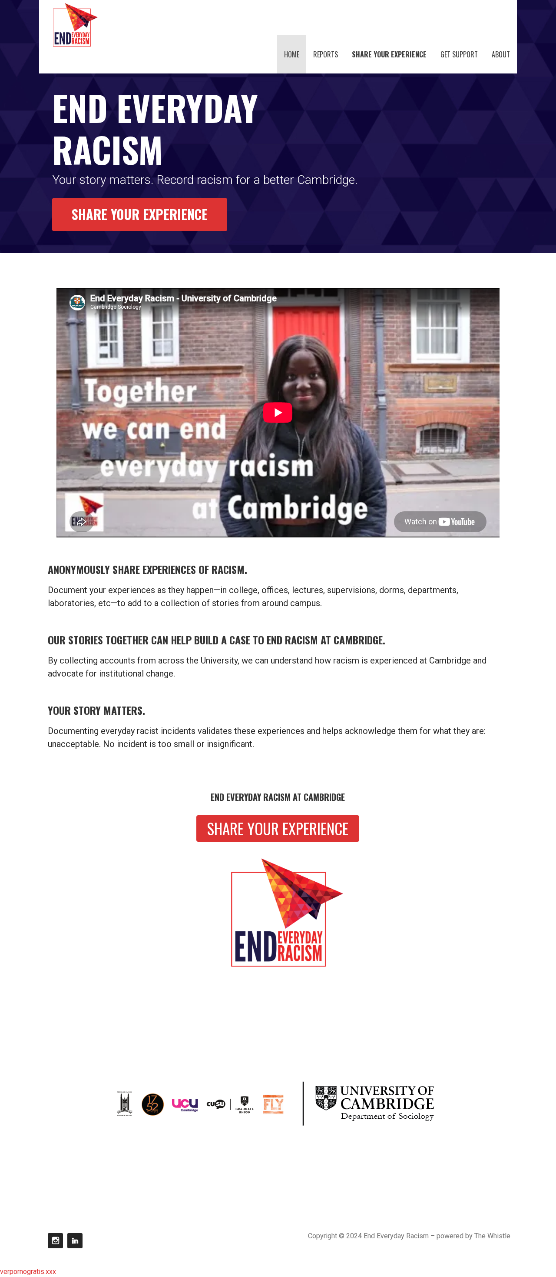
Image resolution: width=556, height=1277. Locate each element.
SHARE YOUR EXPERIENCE (140, 214)
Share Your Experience (389, 54)
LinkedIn (75, 1240)
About (501, 54)
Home (291, 54)
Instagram (55, 1240)
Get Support (459, 54)
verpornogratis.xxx (28, 1271)
